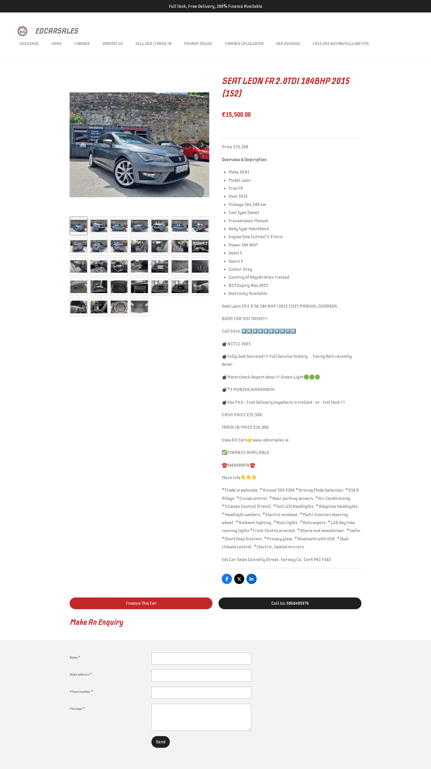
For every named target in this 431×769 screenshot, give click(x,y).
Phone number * (81, 692)
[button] (79, 226)
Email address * (81, 674)
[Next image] (202, 145)
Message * (77, 709)
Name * (75, 657)
